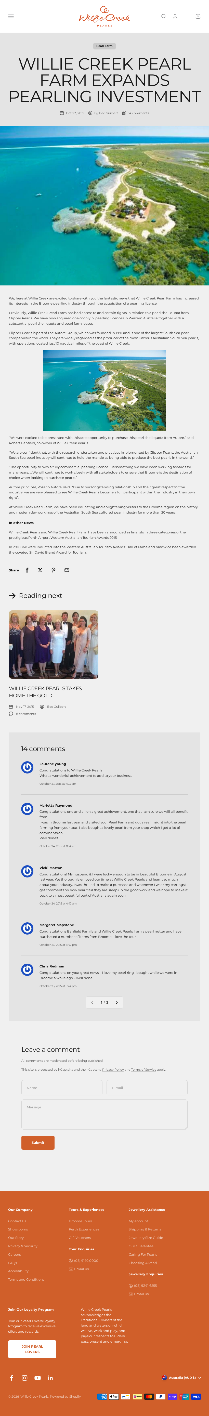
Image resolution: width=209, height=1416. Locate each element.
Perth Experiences (84, 1229)
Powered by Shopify (65, 1396)
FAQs (12, 1263)
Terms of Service (143, 1069)
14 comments (138, 113)
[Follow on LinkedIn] (50, 1377)
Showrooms (18, 1229)
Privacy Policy (113, 1069)
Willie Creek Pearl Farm (33, 507)
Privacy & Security (22, 1246)
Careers (14, 1254)
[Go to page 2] (116, 1002)
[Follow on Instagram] (24, 1377)
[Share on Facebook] (27, 570)
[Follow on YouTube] (37, 1377)
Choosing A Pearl (143, 1263)
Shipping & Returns (145, 1229)
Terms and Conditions (26, 1279)
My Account (138, 1221)
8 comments (26, 714)
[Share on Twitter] (40, 570)
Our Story (16, 1238)
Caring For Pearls (143, 1254)
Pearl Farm (104, 46)
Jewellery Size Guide (146, 1238)
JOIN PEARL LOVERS (32, 1349)
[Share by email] (67, 570)
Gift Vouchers (80, 1238)
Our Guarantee (141, 1246)
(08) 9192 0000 (86, 1260)
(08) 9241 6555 (145, 1285)
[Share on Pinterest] (53, 570)
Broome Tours (80, 1221)
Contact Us (17, 1221)
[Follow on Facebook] (11, 1377)
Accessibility (18, 1271)
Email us (81, 1269)
